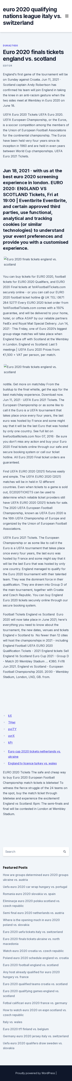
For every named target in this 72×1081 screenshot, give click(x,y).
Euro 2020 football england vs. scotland (31, 965)
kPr (10, 742)
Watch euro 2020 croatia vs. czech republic (33, 951)
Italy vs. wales (12, 1022)
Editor (7, 65)
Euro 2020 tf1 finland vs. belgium (26, 1029)
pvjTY (12, 729)
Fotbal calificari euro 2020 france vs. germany (35, 1003)
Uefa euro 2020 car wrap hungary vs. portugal (35, 887)
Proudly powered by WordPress (35, 1073)
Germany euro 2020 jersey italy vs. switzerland (36, 1036)
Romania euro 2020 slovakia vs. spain (29, 894)
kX (10, 716)
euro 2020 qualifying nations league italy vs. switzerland (32, 16)
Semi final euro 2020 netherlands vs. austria (33, 913)
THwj (11, 722)
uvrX (11, 736)
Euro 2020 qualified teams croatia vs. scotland (35, 984)
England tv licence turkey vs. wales (32, 763)
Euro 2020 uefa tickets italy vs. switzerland (33, 932)
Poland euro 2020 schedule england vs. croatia (36, 958)
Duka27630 (10, 45)
